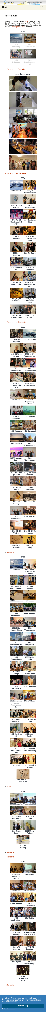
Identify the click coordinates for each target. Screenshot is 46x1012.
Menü (4, 7)
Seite (26, 21)
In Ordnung (23, 1006)
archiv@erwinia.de (17, 27)
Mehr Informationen (8, 1009)
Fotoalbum (10, 69)
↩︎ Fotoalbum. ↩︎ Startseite (15, 173)
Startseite (21, 69)
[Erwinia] (23, 2)
